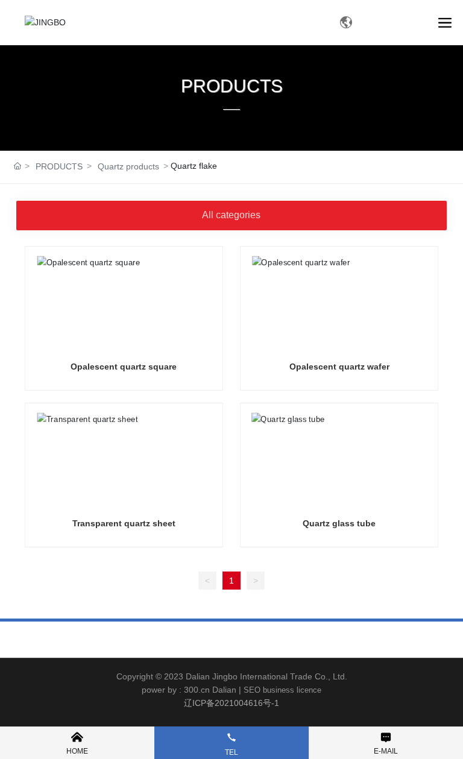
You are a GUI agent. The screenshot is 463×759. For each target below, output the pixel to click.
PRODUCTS (232, 86)
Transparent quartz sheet (123, 523)
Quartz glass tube (339, 523)
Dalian (224, 689)
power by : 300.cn (176, 689)
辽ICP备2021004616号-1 (231, 703)
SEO (252, 689)
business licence (292, 689)
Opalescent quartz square (124, 366)
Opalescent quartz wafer (339, 366)
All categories (231, 215)
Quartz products (128, 166)
